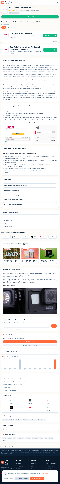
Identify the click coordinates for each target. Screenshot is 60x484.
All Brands (7, 446)
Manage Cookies (8, 478)
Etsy (14, 438)
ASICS (4, 438)
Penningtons (35, 438)
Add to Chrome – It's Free (31, 345)
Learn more (45, 473)
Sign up (54, 326)
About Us (33, 463)
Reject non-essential (22, 478)
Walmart (51, 438)
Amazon (9, 438)
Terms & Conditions (51, 463)
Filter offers (5, 24)
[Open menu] (57, 2)
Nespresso (27, 438)
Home (1, 446)
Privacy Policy (49, 466)
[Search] (53, 2)
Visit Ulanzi (31, 16)
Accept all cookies (37, 478)
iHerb (4, 440)
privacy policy (19, 329)
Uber (46, 438)
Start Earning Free (31, 341)
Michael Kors (20, 438)
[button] (3, 27)
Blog (32, 466)
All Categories (19, 466)
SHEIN (41, 438)
